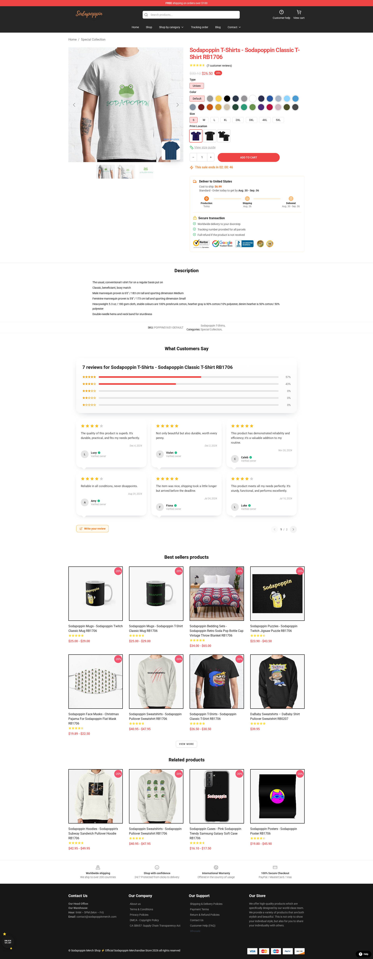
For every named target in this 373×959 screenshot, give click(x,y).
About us (135, 903)
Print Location (198, 126)
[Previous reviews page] (274, 529)
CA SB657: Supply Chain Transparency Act (155, 925)
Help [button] (366, 954)
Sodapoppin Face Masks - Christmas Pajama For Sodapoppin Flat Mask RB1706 (93, 718)
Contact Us (196, 920)
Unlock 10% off (7, 942)
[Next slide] (177, 105)
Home (72, 39)
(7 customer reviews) (219, 65)
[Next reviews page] (293, 529)
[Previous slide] (74, 105)
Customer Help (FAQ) (202, 925)
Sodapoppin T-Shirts (213, 325)
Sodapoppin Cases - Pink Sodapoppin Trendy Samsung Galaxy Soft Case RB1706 (215, 833)
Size (192, 113)
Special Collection (93, 39)
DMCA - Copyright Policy (144, 920)
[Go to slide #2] (126, 172)
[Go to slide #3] (146, 172)
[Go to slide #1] (105, 172)
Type (193, 79)
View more (186, 744)
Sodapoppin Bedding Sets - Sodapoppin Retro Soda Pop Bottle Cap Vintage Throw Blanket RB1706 (216, 630)
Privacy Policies (139, 914)
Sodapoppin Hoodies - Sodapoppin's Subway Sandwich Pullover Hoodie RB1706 (93, 833)
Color (193, 92)
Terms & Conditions (141, 909)
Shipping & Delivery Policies (206, 903)
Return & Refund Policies (205, 914)
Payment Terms (199, 909)
